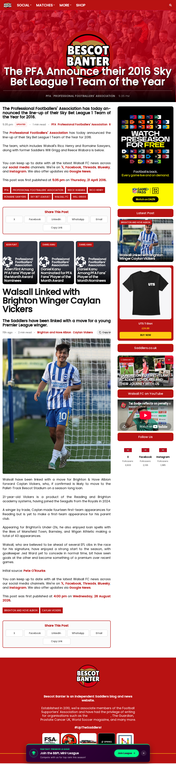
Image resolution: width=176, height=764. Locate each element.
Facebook (73, 167)
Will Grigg (79, 196)
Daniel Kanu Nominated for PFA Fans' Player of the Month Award (56, 274)
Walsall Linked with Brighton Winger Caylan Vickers (141, 256)
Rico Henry (96, 190)
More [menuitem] (64, 5)
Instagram (17, 171)
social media (19, 167)
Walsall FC (61, 196)
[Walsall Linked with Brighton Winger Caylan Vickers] (145, 240)
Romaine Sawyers (15, 196)
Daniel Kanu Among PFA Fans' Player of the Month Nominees (92, 274)
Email (99, 219)
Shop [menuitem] (80, 5)
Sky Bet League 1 (40, 196)
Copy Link (56, 227)
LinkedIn (56, 219)
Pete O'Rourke (34, 570)
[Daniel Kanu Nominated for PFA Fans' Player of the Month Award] (56, 262)
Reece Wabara (76, 190)
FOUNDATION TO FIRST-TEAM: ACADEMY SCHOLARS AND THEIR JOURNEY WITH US (144, 379)
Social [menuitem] (23, 5)
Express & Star (99, 715)
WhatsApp (78, 219)
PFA (48, 96)
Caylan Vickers (83, 332)
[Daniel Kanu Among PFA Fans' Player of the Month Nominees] (93, 262)
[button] (170, 5)
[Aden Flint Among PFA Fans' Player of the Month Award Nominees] (20, 262)
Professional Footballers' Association (84, 96)
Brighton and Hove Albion (54, 332)
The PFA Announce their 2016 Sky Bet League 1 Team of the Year (88, 76)
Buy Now (145, 335)
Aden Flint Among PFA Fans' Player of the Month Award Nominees (19, 274)
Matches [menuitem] (44, 5)
